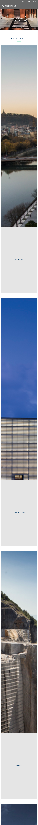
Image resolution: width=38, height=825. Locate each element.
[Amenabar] (8, 8)
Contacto (32, 1)
